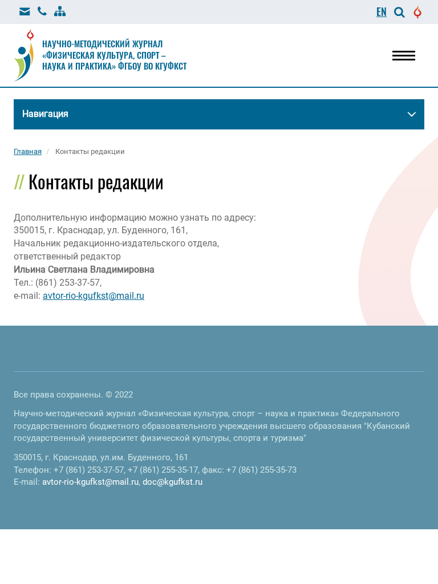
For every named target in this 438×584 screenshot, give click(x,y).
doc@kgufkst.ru (172, 482)
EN (381, 11)
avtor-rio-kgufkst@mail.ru (93, 295)
